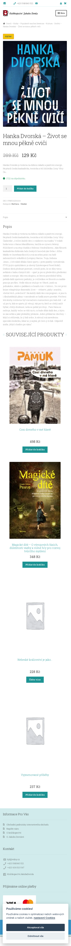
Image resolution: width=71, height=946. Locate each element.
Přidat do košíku (25, 188)
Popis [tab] (5, 217)
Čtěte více (35, 679)
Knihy (15, 23)
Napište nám (12, 828)
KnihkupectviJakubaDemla (20, 874)
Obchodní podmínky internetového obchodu (27, 824)
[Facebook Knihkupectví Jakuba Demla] (5, 3)
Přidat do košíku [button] (35, 449)
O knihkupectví (13, 832)
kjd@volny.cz (13, 859)
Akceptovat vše (35, 927)
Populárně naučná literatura (32, 23)
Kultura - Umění (53, 23)
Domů (8, 23)
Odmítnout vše (35, 936)
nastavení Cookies (44, 917)
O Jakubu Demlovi (15, 836)
